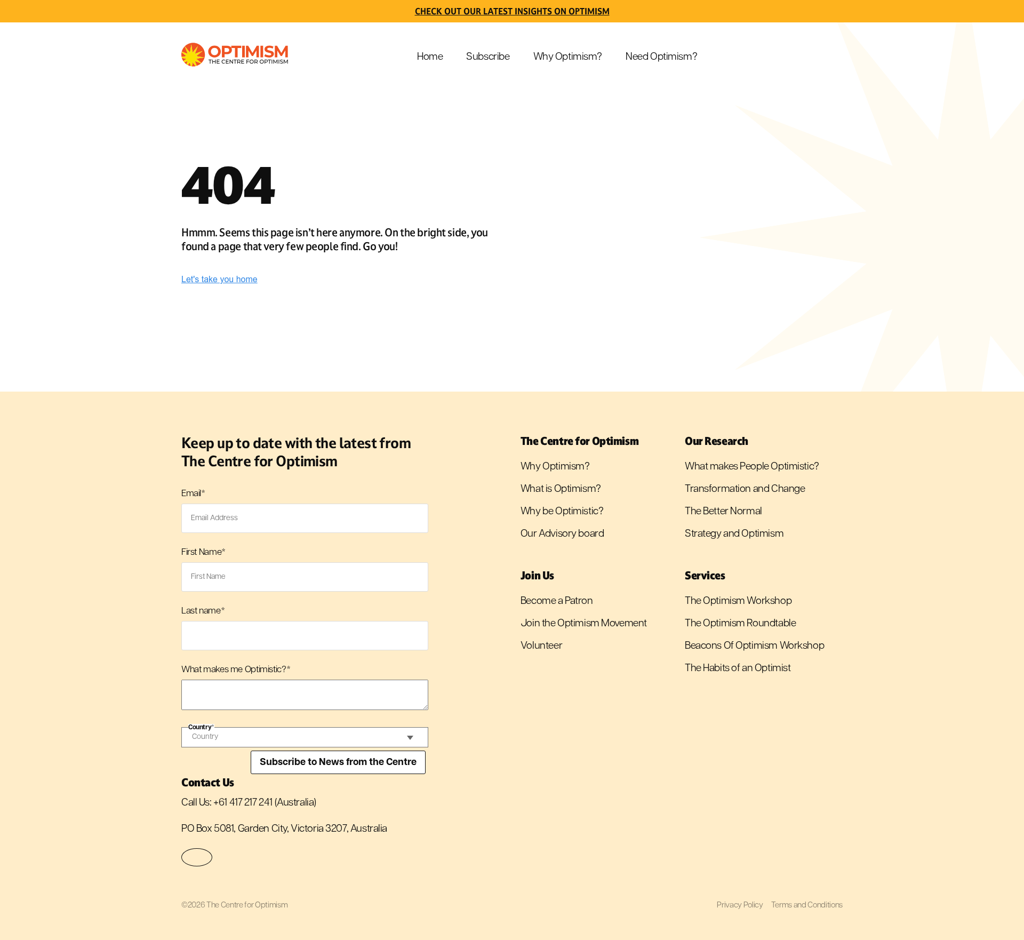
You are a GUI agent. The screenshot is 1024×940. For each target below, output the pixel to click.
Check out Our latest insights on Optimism (512, 11)
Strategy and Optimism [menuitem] (734, 534)
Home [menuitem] (430, 57)
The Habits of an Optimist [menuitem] (738, 669)
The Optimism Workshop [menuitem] (738, 601)
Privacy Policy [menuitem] (740, 906)
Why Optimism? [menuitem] (568, 57)
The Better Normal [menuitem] (723, 512)
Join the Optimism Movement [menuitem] (584, 624)
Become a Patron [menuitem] (557, 601)
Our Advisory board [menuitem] (562, 534)
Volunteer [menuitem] (541, 646)
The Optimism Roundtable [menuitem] (740, 624)
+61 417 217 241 (243, 803)
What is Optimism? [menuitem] (561, 489)
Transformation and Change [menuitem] (745, 489)
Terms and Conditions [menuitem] (807, 906)
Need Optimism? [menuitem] (661, 57)
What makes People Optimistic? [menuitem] (752, 467)
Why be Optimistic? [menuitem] (562, 512)
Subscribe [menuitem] (487, 57)
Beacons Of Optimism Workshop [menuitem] (754, 646)
